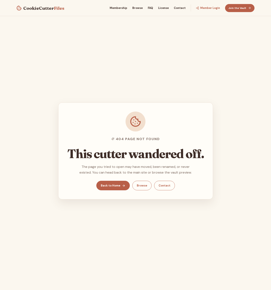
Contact (180, 8)
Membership (118, 8)
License (163, 8)
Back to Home (110, 185)
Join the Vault (237, 8)
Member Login (210, 8)
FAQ (150, 8)
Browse (137, 8)
